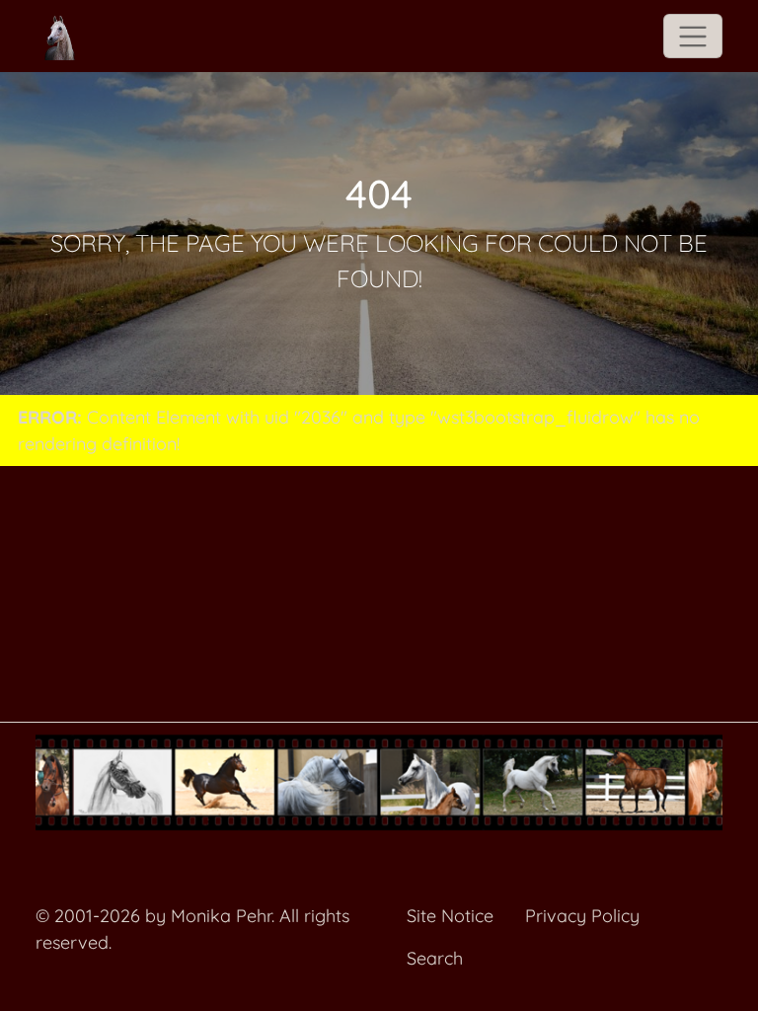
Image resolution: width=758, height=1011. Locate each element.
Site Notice (450, 915)
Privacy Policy (582, 915)
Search (435, 958)
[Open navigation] (692, 36)
